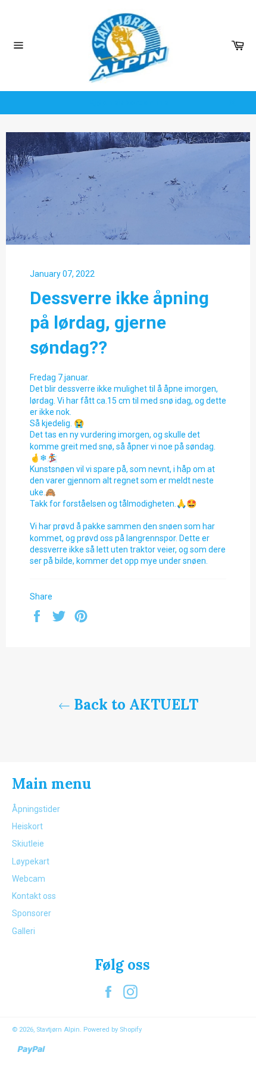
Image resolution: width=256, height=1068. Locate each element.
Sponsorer (31, 913)
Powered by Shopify (112, 1029)
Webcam (28, 878)
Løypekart (30, 861)
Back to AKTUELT (134, 704)
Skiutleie (28, 843)
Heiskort (27, 826)
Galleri (23, 931)
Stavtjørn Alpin (58, 1029)
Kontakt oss (34, 896)
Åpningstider (36, 809)
